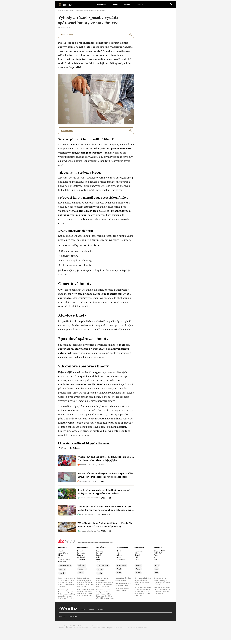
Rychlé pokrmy (120, 559)
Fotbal (98, 555)
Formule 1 (99, 553)
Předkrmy (119, 555)
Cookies (61, 616)
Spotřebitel (81, 557)
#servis (61, 573)
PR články (69, 11)
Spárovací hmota (67, 144)
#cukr (119, 573)
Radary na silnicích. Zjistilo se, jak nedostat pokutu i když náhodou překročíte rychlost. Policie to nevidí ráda (85, 582)
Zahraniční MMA (159, 551)
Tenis (98, 561)
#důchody (81, 565)
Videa (155, 555)
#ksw (157, 565)
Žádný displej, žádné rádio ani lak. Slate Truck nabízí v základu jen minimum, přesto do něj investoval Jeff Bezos (66, 583)
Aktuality (61, 551)
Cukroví (118, 551)
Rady (60, 557)
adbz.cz (60, 11)
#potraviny (82, 569)
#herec (138, 573)
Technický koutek (64, 559)
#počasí (138, 565)
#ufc (156, 569)
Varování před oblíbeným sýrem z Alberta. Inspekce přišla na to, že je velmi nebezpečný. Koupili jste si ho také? (105, 475)
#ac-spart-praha (103, 565)
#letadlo (138, 569)
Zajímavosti (62, 561)
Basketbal (99, 551)
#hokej (100, 573)
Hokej (98, 557)
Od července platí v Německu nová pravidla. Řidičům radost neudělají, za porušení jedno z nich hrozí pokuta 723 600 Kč (66, 594)
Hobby (115, 5)
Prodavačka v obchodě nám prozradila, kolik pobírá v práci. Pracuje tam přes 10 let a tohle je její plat (105, 459)
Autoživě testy (63, 553)
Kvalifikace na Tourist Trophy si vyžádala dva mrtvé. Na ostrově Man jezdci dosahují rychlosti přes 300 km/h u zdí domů (105, 594)
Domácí (80, 551)
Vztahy (137, 559)
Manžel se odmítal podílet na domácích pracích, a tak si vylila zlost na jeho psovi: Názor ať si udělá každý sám (143, 592)
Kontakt (100, 610)
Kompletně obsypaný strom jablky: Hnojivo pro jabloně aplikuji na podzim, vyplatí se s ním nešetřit (103, 492)
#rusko (80, 573)
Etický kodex (73, 616)
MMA (98, 559)
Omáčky (118, 553)
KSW (155, 559)
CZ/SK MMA (158, 553)
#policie (62, 569)
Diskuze (76, 448)
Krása (136, 553)
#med (119, 569)
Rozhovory (80, 555)
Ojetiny (60, 555)
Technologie (81, 559)
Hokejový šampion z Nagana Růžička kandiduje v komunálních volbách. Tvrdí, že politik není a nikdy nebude (104, 583)
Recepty (118, 557)
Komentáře (81, 553)
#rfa (156, 573)
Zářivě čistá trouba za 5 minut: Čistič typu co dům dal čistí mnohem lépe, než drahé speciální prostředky (105, 525)
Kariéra (91, 610)
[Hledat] (171, 4)
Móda (136, 557)
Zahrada (139, 5)
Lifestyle (137, 555)
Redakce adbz (67, 35)
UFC (155, 557)
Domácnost (101, 5)
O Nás (83, 610)
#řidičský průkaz (65, 565)
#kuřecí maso (121, 565)
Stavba (127, 5)
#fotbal (100, 569)
